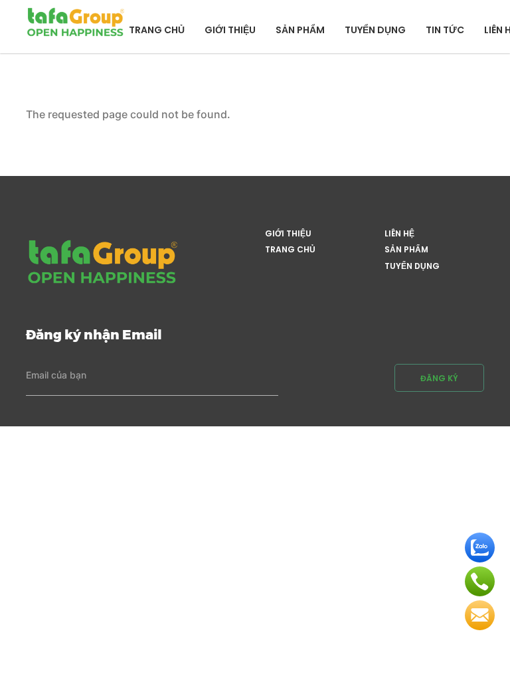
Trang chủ (157, 30)
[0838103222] (480, 581)
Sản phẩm (300, 30)
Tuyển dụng (375, 30)
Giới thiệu (230, 30)
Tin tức (445, 30)
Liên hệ (399, 233)
